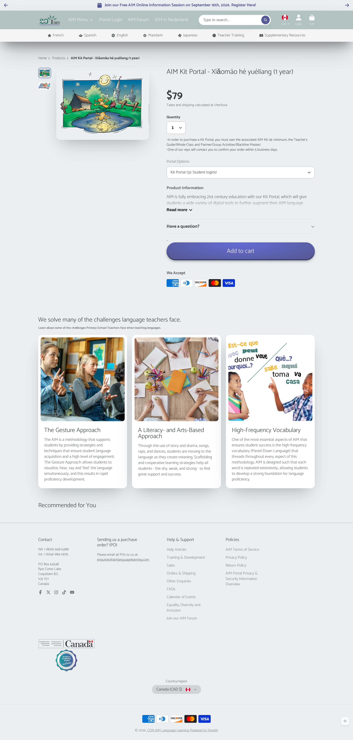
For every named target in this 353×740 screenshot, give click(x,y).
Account (298, 20)
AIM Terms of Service (242, 550)
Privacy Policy (236, 557)
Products (58, 58)
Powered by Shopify (204, 730)
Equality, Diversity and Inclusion (183, 607)
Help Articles (176, 550)
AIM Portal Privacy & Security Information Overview (242, 579)
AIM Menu (78, 20)
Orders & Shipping (181, 573)
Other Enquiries (179, 581)
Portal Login (110, 20)
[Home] (49, 20)
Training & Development (186, 557)
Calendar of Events (181, 597)
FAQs (171, 589)
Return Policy (236, 565)
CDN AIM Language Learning (168, 730)
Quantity (173, 117)
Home (42, 58)
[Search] (265, 20)
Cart (312, 20)
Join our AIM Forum (182, 618)
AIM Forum (138, 20)
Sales (171, 565)
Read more (177, 209)
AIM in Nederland (171, 20)
